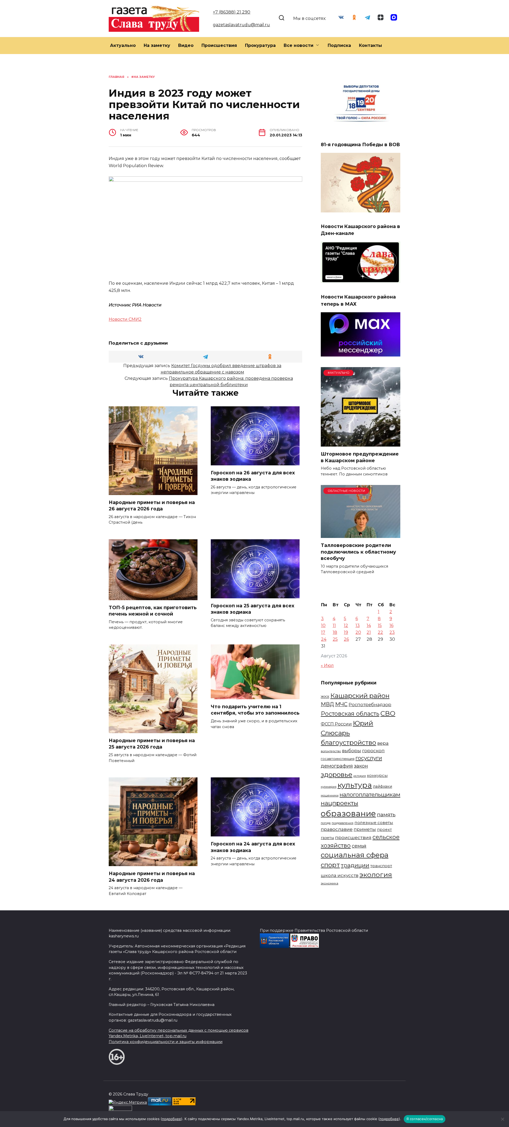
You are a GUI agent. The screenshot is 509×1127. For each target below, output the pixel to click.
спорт (330, 865)
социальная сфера (354, 855)
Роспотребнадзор (370, 704)
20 (358, 632)
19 (346, 632)
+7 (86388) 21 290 (231, 12)
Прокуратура (260, 45)
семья (359, 846)
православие (337, 829)
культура (354, 785)
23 (392, 632)
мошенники (330, 795)
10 (323, 625)
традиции (355, 865)
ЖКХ (325, 696)
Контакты (370, 45)
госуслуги (369, 758)
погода (326, 823)
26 (346, 639)
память (386, 814)
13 (358, 625)
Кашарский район (359, 696)
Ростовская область (350, 713)
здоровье (336, 774)
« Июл (327, 665)
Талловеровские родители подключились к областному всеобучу (358, 551)
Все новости (298, 45)
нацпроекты (339, 803)
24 (323, 639)
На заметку (157, 45)
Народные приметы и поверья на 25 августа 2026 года (152, 744)
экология (375, 875)
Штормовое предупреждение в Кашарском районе (360, 457)
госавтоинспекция (337, 759)
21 (369, 632)
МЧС (341, 704)
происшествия (353, 837)
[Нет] (502, 1119)
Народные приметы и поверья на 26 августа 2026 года (152, 506)
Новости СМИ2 (125, 319)
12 (346, 625)
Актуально (123, 45)
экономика (329, 883)
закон (361, 766)
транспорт (381, 865)
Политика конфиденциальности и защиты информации (165, 1041)
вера (383, 743)
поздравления (342, 823)
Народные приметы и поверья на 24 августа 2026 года (152, 877)
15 (380, 625)
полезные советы (373, 822)
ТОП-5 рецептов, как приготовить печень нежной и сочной (153, 611)
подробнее (171, 1119)
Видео (186, 45)
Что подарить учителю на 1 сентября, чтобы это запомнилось (255, 710)
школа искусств (339, 875)
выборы (351, 750)
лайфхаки (382, 786)
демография (337, 766)
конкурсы (377, 775)
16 (391, 625)
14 (369, 625)
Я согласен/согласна (424, 1119)
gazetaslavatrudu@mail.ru (241, 24)
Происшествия (219, 45)
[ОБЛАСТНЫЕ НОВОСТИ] (360, 534)
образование (348, 813)
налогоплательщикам (370, 794)
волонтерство (331, 751)
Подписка (339, 45)
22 (380, 632)
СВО (387, 713)
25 (335, 639)
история (359, 776)
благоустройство (348, 742)
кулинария (328, 787)
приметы (365, 829)
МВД (327, 704)
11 (334, 625)
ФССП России (336, 724)
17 (323, 632)
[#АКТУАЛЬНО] (360, 443)
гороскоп (373, 750)
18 (335, 632)
